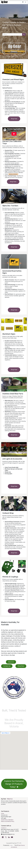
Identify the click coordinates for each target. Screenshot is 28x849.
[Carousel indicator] (9, 56)
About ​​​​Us (11, 662)
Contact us (3, 827)
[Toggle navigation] (25, 2)
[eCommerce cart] (22, 2)
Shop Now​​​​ (21, 666)
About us (9, 799)
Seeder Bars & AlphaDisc (7, 819)
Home (2, 813)
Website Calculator (13, 174)
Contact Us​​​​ (6, 666)
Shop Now (14, 118)
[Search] (24, 34)
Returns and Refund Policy (7, 821)
